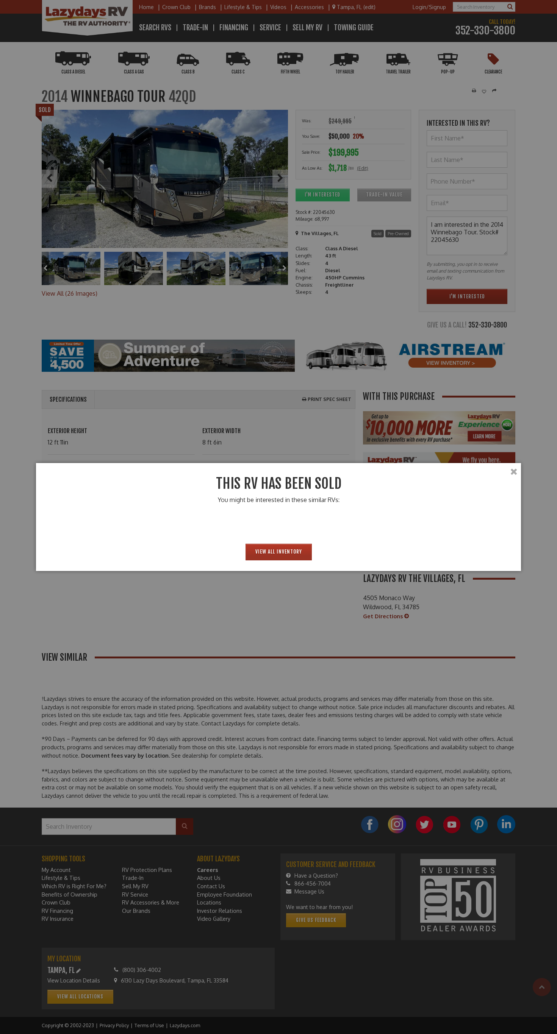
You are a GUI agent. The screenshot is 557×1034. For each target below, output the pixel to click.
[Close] (513, 472)
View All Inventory (278, 552)
